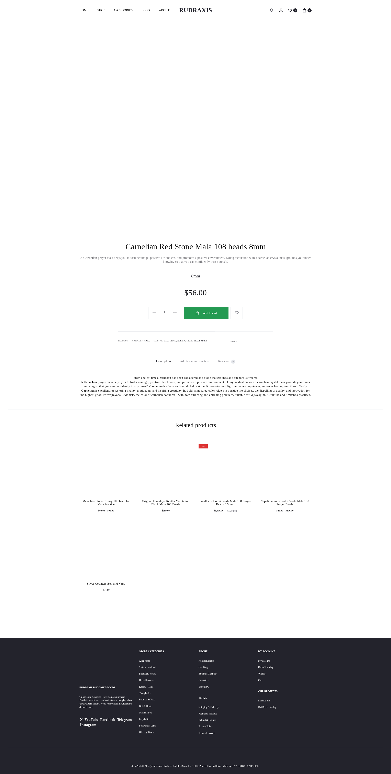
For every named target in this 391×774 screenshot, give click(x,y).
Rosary (181, 341)
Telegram (124, 720)
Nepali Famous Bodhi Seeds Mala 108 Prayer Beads (284, 502)
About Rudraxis (206, 660)
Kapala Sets (144, 719)
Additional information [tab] (194, 361)
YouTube (91, 720)
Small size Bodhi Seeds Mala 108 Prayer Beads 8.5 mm (225, 502)
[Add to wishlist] (237, 313)
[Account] (281, 10)
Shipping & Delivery (209, 707)
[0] (290, 10)
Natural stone (168, 341)
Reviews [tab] (226, 361)
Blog (146, 10)
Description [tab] (163, 361)
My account (264, 660)
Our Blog (203, 667)
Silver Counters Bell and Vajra (106, 583)
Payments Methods (208, 713)
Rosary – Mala (146, 686)
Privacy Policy (206, 726)
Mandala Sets (145, 712)
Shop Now (204, 686)
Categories (123, 10)
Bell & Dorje (145, 706)
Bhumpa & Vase (147, 699)
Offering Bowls (146, 732)
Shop (101, 10)
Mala (147, 341)
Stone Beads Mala (197, 341)
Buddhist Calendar (207, 673)
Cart (260, 680)
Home (83, 10)
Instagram (88, 725)
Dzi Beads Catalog (267, 707)
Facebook (107, 720)
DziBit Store (264, 700)
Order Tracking (265, 667)
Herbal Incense (146, 680)
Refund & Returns (207, 720)
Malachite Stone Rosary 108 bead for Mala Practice (106, 502)
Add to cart (209, 313)
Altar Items (144, 660)
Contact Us (204, 680)
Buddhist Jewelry (147, 673)
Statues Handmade (148, 667)
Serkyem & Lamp (147, 725)
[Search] (272, 10)
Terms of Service (207, 733)
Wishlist (262, 673)
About (164, 10)
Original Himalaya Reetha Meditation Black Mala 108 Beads (165, 502)
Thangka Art (145, 693)
